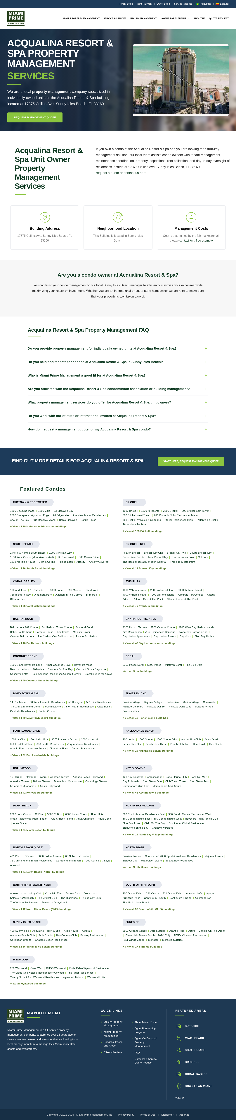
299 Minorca (75, 590)
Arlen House (71, 930)
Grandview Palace (162, 827)
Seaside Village (204, 706)
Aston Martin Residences (79, 706)
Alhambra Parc (43, 594)
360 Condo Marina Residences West (189, 814)
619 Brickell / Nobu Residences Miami (176, 515)
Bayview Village (153, 702)
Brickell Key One (153, 552)
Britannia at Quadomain (68, 781)
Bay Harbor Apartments (136, 636)
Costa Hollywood (50, 785)
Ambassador (154, 776)
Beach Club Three (156, 744)
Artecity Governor (99, 561)
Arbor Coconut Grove (58, 664)
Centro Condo (47, 711)
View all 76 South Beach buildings (33, 568)
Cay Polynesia (131, 781)
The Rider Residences (80, 972)
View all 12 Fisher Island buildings (146, 717)
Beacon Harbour (19, 669)
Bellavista (38, 669)
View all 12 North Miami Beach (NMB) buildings (41, 909)
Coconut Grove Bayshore (91, 669)
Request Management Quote (35, 117)
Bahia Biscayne (68, 519)
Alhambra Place (59, 748)
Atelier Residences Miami (179, 519)
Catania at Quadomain (23, 785)
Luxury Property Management (113, 1023)
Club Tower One (152, 781)
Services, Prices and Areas (113, 1043)
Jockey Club (73, 893)
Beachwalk (199, 744)
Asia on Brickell (131, 552)
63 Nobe (70, 856)
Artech (126, 599)
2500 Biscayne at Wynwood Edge (29, 515)
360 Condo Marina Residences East (144, 814)
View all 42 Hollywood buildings (32, 792)
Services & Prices (114, 18)
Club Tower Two (199, 781)
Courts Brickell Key (200, 552)
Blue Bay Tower (132, 823)
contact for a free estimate (196, 240)
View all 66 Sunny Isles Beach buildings (37, 946)
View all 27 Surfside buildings (143, 946)
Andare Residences (83, 748)
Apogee (210, 893)
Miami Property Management (81, 18)
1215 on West (66, 557)
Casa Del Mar (198, 776)
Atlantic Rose (177, 930)
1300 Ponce (57, 590)
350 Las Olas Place (21, 744)
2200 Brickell (170, 510)
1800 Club (44, 510)
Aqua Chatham (85, 818)
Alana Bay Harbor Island (193, 631)
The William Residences (24, 902)
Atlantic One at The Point (148, 599)
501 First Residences (98, 702)
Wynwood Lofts (96, 977)
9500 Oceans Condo (163, 627)
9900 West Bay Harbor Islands (196, 627)
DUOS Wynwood (56, 968)
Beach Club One (132, 744)
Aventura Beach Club (22, 935)
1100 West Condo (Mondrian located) (32, 557)
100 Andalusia (18, 590)
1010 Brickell (130, 510)
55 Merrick (92, 590)
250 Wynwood (18, 968)
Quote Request (219, 18)
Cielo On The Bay (154, 823)
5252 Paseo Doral (133, 664)
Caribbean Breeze (20, 939)
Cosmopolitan (203, 897)
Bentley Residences (91, 935)
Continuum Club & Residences (186, 823)
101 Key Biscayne (133, 776)
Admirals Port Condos (190, 594)
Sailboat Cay (130, 860)
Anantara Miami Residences (89, 515)
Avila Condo (46, 935)
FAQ (137, 1052)
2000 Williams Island (162, 590)
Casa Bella (103, 706)
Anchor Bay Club (191, 739)
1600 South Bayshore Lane (26, 664)
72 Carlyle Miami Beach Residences (31, 860)
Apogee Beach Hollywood (88, 776)
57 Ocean (28, 856)
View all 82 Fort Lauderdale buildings (35, 755)
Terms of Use (147, 1114)
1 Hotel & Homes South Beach (28, 552)
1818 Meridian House (22, 561)
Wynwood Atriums (73, 977)
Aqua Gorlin (105, 818)
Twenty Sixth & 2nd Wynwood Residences (34, 977)
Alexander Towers (36, 776)
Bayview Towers (132, 856)
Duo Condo (216, 744)
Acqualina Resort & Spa (46, 930)
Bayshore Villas (83, 664)
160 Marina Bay (38, 739)
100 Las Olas (18, 739)
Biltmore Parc (18, 599)
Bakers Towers (41, 781)
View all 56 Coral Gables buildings (33, 605)
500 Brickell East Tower (195, 510)
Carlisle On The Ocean (212, 930)
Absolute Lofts (194, 893)
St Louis (203, 557)
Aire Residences (132, 631)
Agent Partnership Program (145, 1030)
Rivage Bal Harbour (87, 636)
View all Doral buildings (137, 671)
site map (184, 1114)
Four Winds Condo (134, 939)
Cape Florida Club (176, 776)
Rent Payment (144, 3)
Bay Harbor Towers (165, 636)
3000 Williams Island (190, 590)
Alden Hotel (97, 814)
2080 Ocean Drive (167, 739)
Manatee (153, 939)
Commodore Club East (136, 785)
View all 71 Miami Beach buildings (33, 829)
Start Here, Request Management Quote (191, 461)
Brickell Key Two (176, 552)
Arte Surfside (158, 930)
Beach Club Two (179, 744)
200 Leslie (129, 739)
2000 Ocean (145, 739)
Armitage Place (131, 897)
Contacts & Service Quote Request (146, 1060)
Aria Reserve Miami (44, 519)
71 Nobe (84, 856)
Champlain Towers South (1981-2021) (148, 935)
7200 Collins (91, 860)
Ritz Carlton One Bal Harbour (55, 636)
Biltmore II (92, 594)
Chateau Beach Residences (51, 939)
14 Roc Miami (18, 702)
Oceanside (209, 702)
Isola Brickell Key (158, 557)
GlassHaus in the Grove (98, 673)
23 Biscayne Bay (63, 510)
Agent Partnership (173, 18)
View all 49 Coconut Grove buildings (35, 680)
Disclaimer (167, 1114)
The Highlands (69, 897)
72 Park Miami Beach (68, 860)
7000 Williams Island (162, 594)
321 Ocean (152, 893)
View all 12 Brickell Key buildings (145, 568)
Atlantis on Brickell (208, 519)
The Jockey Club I (91, 897)
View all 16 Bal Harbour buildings (33, 643)
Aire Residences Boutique (160, 631)
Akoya (106, 860)
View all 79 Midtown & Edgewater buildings (39, 526)
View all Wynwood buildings (28, 983)
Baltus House (88, 519)
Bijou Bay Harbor (204, 636)
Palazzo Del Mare (133, 706)
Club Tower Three (175, 781)
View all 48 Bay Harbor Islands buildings (150, 643)
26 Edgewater (61, 515)
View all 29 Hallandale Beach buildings (149, 750)
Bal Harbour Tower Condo (56, 627)
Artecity (81, 561)
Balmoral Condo (84, 627)
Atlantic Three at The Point (182, 599)
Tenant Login (126, 3)
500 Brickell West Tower (136, 515)
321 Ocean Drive (172, 893)
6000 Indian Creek (76, 814)
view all (179, 1097)
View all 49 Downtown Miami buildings (36, 717)
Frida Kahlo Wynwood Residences (89, 968)
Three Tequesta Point (182, 561)
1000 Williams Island (135, 590)
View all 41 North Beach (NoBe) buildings (38, 871)
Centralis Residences (22, 711)
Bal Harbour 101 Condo (24, 627)
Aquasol (15, 865)
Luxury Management (143, 18)
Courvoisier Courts (133, 557)
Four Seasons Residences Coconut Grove (56, 673)
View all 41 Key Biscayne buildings (147, 792)
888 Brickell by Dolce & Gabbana (142, 519)
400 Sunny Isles (19, 930)
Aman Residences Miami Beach (28, 818)
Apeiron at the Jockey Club (25, 893)
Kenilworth (63, 631)
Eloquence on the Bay (135, 827)
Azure (191, 930)
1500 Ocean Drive (88, 557)
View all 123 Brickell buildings (143, 531)
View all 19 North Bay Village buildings (149, 834)
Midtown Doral (173, 664)
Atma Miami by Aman (135, 524)
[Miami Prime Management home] (15, 1016)
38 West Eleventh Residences (47, 702)
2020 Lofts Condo (20, 814)
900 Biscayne (53, 706)
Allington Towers (59, 776)
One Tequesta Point (183, 557)
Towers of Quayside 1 (54, 902)
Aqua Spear (20, 823)
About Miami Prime (146, 1022)
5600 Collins (54, 814)
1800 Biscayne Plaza (22, 510)
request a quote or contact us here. (121, 173)
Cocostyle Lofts (19, 673)
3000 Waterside (90, 739)
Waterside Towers (151, 860)
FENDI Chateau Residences (190, 935)
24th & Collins (47, 561)
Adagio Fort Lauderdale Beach (28, 748)
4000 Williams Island (135, 594)
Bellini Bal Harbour (21, 631)
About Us (200, 18)
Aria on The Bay (19, 519)
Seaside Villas (131, 711)
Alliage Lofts (66, 561)
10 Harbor (16, 776)
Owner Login (163, 3)
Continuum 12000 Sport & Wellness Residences (173, 856)
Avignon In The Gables (68, 594)
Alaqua (211, 594)
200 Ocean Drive (132, 893)
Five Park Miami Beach (136, 902)
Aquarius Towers (20, 781)
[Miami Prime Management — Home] (16, 18)
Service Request (183, 3)
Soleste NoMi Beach (22, 897)
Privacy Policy (126, 1114)
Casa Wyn (36, 968)
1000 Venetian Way (60, 552)
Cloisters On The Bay (60, 669)
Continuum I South (155, 897)
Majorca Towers (213, 856)
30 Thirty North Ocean (64, 739)
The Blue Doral (194, 664)
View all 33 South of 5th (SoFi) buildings (150, 909)
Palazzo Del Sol (156, 706)
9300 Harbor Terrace (135, 627)
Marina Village (191, 702)
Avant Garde (211, 739)
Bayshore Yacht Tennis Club (201, 818)
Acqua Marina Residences (82, 744)
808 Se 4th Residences (50, 744)
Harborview (172, 702)
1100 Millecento (150, 510)
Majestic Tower (81, 631)
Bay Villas (185, 636)
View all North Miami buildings (142, 867)
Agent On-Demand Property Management (146, 1042)
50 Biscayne (75, 702)
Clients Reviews (113, 1052)
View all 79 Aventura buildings (144, 605)
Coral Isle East (53, 893)
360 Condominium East (136, 818)
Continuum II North (180, 897)
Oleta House (91, 893)
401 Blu (14, 856)
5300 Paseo (154, 664)
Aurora (86, 930)
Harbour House (44, 631)
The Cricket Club (47, 897)
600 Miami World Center (27, 706)
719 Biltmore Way (20, 594)
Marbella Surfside (172, 939)
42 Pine (39, 814)
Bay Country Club (66, 935)
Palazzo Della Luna (180, 706)
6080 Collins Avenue (50, 856)
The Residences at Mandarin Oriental (144, 561)
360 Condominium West (168, 818)
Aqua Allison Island (62, 818)
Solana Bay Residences (179, 860)
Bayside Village (131, 702)
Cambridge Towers (96, 781)
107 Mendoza (38, 590)
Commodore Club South (167, 785)
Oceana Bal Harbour (22, 636)
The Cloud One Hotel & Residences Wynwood (37, 972)
